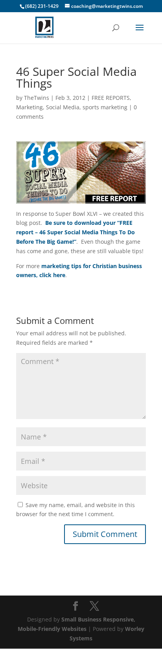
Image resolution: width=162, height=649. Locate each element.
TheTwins (36, 97)
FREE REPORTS (111, 97)
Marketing (29, 107)
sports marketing (105, 107)
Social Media (62, 107)
